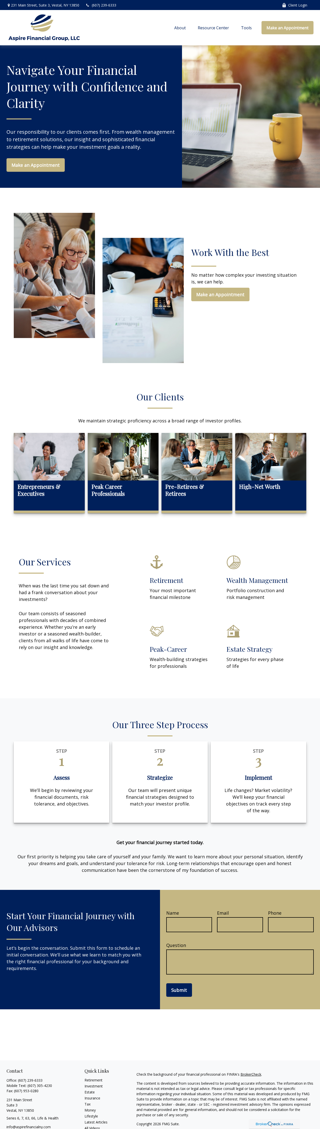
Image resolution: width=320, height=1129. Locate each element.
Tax (87, 1104)
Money (90, 1110)
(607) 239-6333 (104, 5)
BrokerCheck (250, 1074)
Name (172, 913)
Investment (93, 1086)
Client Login (297, 5)
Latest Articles (96, 1122)
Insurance (92, 1098)
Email (223, 913)
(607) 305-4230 (40, 1085)
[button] (180, 28)
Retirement (93, 1080)
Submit (179, 990)
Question (176, 945)
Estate (89, 1092)
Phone (275, 913)
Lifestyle (91, 1116)
